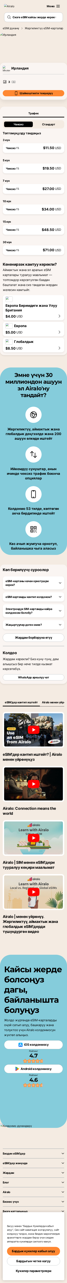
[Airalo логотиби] (11, 6)
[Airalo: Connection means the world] (33, 783)
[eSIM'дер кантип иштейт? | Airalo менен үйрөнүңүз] (33, 729)
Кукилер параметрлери (33, 1271)
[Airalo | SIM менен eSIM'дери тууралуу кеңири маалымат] (33, 837)
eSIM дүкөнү (11, 28)
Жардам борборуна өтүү (33, 637)
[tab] (33, 113)
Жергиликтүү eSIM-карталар (44, 28)
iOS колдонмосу (36, 1044)
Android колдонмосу (36, 1069)
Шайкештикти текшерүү (36, 93)
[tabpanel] (33, 186)
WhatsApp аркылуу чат (33, 677)
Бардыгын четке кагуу (33, 1261)
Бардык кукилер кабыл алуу (33, 1251)
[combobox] (33, 17)
